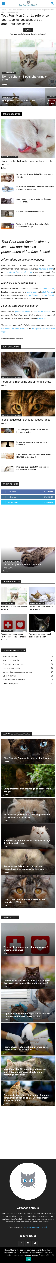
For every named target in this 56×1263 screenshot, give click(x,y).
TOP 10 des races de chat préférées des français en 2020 (28, 34)
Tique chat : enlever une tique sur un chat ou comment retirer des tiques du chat (27, 1015)
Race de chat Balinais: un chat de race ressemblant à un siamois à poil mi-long (24, 867)
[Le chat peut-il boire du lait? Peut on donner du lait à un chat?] (7, 177)
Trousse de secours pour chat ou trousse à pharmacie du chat (13, 637)
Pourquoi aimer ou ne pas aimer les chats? (26, 381)
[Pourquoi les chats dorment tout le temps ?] (22, 99)
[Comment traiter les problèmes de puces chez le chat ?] (7, 201)
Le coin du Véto (7, 631)
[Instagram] (28, 1243)
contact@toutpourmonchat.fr (35, 1227)
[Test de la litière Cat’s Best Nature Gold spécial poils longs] (7, 226)
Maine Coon (32, 292)
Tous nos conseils (11, 660)
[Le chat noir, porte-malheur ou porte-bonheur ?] (7, 444)
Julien (4, 84)
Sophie (4, 385)
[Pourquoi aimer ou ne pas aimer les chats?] (28, 365)
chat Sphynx (33, 295)
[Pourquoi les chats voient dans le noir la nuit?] (42, 623)
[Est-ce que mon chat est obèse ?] (7, 213)
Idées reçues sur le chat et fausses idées (25, 419)
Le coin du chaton (9, 73)
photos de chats (22, 311)
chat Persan (47, 292)
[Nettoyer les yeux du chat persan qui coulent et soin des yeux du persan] (28, 810)
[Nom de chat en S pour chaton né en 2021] (28, 63)
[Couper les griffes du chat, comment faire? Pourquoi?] (28, 557)
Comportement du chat (9, 157)
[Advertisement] (28, 525)
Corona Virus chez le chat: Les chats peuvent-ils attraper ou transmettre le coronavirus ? (27, 981)
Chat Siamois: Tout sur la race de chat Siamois (27, 758)
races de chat (48, 288)
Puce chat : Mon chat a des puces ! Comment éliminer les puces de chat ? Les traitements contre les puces (27, 1098)
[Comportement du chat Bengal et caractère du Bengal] (28, 780)
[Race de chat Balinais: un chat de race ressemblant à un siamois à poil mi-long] (28, 862)
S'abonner (48, 491)
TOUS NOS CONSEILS (11, 114)
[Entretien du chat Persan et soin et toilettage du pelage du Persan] (28, 836)
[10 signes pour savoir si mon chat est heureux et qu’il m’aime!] (7, 430)
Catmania (41, 318)
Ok (28, 1259)
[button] (52, 3)
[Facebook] (21, 1243)
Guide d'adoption (10, 683)
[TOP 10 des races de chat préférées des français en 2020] (28, 891)
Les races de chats (11, 668)
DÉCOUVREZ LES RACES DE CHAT (17, 734)
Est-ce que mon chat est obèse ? (30, 212)
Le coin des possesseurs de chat (17, 672)
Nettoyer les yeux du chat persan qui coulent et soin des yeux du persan (27, 816)
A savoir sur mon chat (10, 97)
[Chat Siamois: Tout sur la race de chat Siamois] (28, 751)
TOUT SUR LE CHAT (11, 347)
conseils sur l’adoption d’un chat (18, 272)
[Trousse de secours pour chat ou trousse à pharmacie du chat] (14, 623)
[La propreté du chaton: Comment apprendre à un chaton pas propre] (7, 188)
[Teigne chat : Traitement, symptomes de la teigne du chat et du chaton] (28, 1039)
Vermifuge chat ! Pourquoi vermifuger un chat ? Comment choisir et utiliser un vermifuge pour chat (25, 1072)
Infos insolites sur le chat (14, 679)
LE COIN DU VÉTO (10, 917)
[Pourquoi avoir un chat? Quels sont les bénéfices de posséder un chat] (7, 469)
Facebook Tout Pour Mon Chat (15, 328)
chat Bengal (49, 295)
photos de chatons (42, 311)
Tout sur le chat (45, 269)
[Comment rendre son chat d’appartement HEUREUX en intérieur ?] (7, 456)
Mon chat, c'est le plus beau (11, 377)
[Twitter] (35, 1243)
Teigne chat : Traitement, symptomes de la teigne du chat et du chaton (26, 1048)
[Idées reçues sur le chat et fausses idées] (28, 403)
